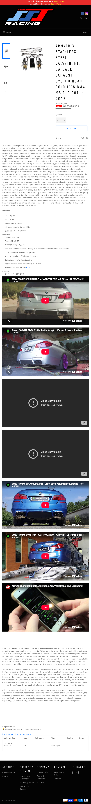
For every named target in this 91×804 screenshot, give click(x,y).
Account (86, 32)
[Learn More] (59, 1)
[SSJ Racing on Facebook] (83, 14)
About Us (41, 782)
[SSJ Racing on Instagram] (87, 14)
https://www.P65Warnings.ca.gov (16, 734)
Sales (58, 778)
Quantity (59, 115)
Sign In (5, 776)
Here (28, 267)
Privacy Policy (42, 772)
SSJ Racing (12, 800)
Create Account (9, 772)
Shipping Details (27, 782)
